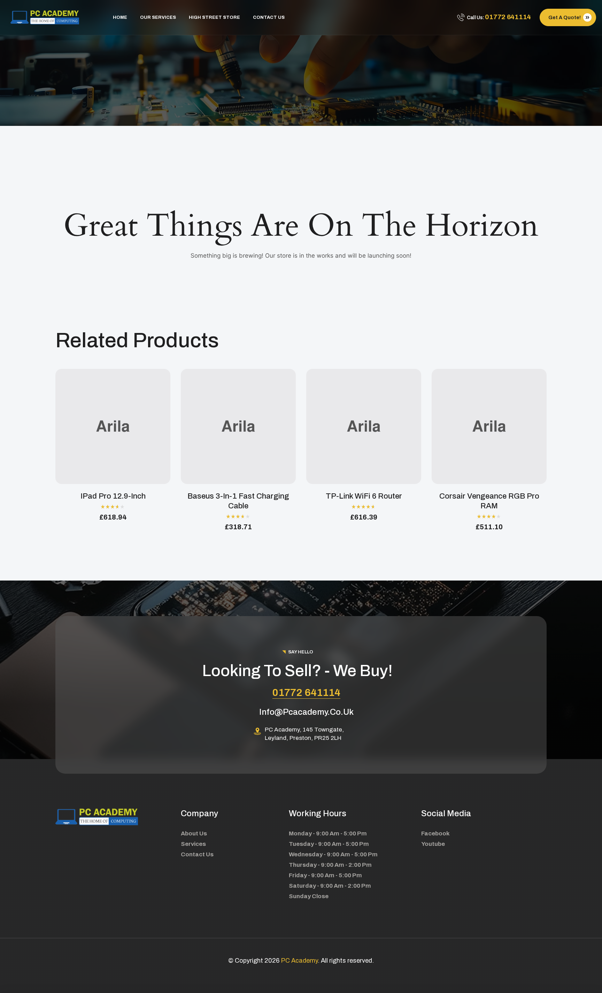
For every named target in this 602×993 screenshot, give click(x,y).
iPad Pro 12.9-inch (113, 496)
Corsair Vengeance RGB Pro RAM (489, 501)
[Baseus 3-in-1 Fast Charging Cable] (238, 426)
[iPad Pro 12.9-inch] (112, 426)
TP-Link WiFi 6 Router (364, 496)
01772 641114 (306, 692)
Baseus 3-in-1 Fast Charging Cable (238, 501)
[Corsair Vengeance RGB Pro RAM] (489, 426)
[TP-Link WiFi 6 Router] (363, 426)
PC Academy (299, 960)
